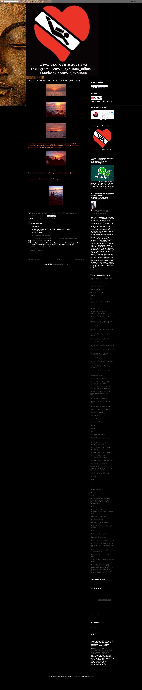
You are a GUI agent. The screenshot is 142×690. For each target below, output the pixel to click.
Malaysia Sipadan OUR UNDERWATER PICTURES (99, 456)
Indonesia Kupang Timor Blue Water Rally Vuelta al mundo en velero (102, 387)
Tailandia (93, 495)
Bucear (93, 295)
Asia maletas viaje (96, 289)
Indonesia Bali (95, 308)
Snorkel (93, 492)
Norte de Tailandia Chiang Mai (100, 473)
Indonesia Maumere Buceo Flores (101, 406)
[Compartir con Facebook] (53, 216)
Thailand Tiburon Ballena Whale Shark (102, 540)
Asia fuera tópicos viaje (98, 286)
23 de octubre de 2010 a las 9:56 (41, 247)
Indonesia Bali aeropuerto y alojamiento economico (99, 312)
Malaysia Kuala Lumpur (98, 434)
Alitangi (75, 676)
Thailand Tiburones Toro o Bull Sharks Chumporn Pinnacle (102, 550)
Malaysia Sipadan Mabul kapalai (100, 452)
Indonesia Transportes (97, 412)
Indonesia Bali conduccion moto (100, 326)
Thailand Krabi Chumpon (98, 537)
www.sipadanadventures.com (68, 179)
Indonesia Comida (96, 358)
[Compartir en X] (51, 216)
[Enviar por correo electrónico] (48, 216)
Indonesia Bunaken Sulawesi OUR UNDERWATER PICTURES (101, 354)
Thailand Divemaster (97, 519)
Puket (92, 483)
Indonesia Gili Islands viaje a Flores (101, 371)
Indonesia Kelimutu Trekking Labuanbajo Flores (99, 374)
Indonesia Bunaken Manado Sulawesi (102, 350)
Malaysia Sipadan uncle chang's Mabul (45, 218)
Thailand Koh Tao (96, 531)
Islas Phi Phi (94, 415)
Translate (105, 87)
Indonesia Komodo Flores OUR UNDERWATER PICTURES (100, 382)
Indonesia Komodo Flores (98, 379)
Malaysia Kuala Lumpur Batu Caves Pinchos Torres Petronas (101, 443)
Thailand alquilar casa (97, 507)
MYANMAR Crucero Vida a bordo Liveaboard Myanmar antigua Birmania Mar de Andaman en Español (102, 468)
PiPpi (92, 479)
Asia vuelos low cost (97, 292)
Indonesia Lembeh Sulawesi (99, 398)
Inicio (58, 259)
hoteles (93, 305)
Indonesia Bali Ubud (97, 342)
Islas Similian (94, 419)
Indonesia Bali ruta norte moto (100, 339)
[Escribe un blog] (50, 216)
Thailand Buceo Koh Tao (98, 516)
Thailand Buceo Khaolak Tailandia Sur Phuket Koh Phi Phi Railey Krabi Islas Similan (102, 511)
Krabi (92, 431)
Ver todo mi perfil (96, 269)
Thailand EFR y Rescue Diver (100, 522)
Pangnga (93, 476)
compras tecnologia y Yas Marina (101, 302)
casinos (93, 299)
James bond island (96, 422)
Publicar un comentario (36, 250)
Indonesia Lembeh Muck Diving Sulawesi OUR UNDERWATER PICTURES (100, 393)
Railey (92, 486)
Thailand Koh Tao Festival (98, 534)
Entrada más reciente (35, 259)
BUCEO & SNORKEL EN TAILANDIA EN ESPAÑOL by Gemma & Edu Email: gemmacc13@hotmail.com (101, 212)
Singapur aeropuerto (97, 489)
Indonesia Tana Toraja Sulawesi (100, 409)
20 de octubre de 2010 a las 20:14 (41, 235)
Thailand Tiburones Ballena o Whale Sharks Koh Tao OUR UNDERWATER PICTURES (102, 545)
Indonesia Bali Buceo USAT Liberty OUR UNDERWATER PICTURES (101, 322)
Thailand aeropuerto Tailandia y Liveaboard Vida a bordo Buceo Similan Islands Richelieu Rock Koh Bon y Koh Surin (101, 501)
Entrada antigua (78, 259)
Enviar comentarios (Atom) (60, 264)
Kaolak (93, 425)
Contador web (94, 627)
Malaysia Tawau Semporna (99, 463)
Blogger (92, 676)
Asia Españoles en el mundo (99, 283)
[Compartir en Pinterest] (55, 216)
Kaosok (93, 428)
